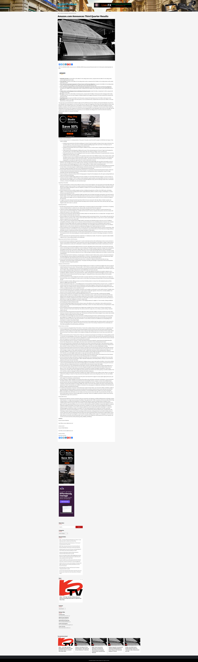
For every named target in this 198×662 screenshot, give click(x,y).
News (60, 625)
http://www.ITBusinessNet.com (64, 646)
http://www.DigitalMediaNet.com (65, 652)
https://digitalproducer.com (64, 649)
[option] (70, 622)
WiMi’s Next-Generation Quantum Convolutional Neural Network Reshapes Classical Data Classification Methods (69, 577)
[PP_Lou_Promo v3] (79, 125)
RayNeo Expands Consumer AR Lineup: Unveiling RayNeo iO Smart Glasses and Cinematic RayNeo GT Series (70, 581)
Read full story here (62, 435)
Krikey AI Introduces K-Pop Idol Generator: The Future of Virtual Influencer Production (69, 574)
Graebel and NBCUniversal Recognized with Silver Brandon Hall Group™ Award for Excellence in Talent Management (70, 591)
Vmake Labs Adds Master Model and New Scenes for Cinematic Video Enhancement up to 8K (68, 584)
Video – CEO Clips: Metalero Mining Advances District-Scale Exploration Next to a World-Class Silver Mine (70, 571)
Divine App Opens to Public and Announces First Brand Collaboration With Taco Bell (69, 599)
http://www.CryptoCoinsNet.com (64, 658)
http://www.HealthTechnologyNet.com (66, 655)
